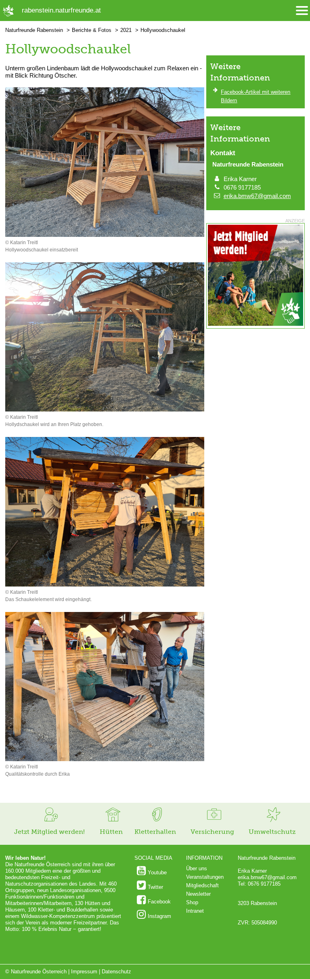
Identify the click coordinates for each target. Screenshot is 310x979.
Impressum (84, 971)
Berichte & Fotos (91, 30)
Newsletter (198, 894)
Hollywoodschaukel (162, 30)
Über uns (196, 868)
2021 (126, 30)
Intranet (195, 911)
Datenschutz (116, 971)
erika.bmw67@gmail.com (257, 195)
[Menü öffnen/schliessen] (302, 10)
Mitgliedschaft (202, 885)
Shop (192, 902)
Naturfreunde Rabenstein (34, 30)
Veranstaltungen (205, 877)
